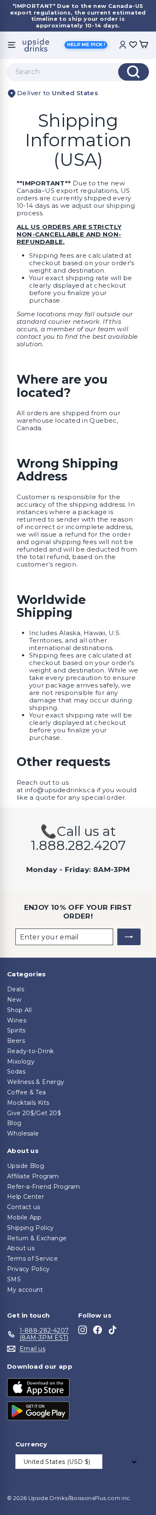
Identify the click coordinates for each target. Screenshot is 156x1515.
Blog (14, 1123)
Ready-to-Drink (30, 1051)
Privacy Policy (28, 1269)
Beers (16, 1040)
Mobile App (24, 1217)
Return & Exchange (37, 1238)
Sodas (16, 1071)
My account (25, 1289)
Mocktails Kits (28, 1102)
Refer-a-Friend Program (43, 1186)
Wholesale (23, 1133)
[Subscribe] (129, 937)
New (14, 999)
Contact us (23, 1207)
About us (21, 1248)
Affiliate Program (33, 1176)
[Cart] (143, 45)
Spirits (16, 1030)
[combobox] (78, 72)
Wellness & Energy (35, 1082)
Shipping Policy (30, 1228)
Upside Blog (25, 1166)
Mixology (21, 1061)
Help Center (25, 1196)
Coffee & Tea (26, 1092)
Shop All (19, 1010)
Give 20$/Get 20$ (34, 1113)
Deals (15, 989)
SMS (14, 1279)
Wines (16, 1020)
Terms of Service (32, 1258)
